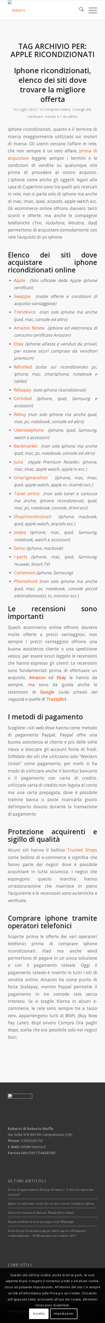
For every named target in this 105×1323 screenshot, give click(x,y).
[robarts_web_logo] (43, 10)
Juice (18, 462)
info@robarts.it (33, 1146)
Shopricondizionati (33, 516)
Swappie (22, 296)
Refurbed (23, 367)
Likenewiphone (29, 430)
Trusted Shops (82, 850)
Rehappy (22, 390)
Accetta (38, 1313)
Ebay (19, 344)
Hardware (35, 116)
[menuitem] (79, 10)
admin (73, 116)
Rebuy (20, 414)
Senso (19, 548)
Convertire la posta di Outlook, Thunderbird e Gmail (41, 1212)
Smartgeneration (31, 477)
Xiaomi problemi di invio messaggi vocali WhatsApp (40, 1221)
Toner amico (27, 493)
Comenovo (24, 573)
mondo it (52, 116)
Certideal (23, 398)
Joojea (20, 532)
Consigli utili (81, 109)
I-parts (20, 557)
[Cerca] (79, 10)
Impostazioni (64, 1313)
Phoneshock (26, 581)
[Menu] (90, 10)
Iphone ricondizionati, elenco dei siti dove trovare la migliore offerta (52, 84)
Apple (19, 280)
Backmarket (26, 446)
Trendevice (26, 312)
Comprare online (57, 109)
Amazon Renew (30, 328)
